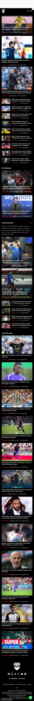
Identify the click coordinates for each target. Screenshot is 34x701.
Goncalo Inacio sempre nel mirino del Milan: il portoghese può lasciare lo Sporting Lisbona (15, 651)
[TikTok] (15, 674)
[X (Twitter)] (19, 674)
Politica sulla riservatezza (9, 684)
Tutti (31, 223)
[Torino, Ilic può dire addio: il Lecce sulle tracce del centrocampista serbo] (6, 310)
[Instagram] (12, 674)
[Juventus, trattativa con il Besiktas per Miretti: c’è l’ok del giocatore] (17, 613)
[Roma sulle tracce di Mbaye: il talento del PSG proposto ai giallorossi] (17, 586)
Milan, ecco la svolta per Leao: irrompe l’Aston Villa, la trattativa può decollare (21, 138)
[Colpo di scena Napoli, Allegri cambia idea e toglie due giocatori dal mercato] (6, 160)
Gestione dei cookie (21, 684)
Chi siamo (22, 678)
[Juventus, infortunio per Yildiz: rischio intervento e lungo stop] (17, 344)
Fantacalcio (5, 359)
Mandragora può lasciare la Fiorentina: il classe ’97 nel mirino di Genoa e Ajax (17, 463)
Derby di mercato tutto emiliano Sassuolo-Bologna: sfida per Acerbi (16, 61)
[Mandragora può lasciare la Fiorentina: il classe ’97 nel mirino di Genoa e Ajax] (17, 452)
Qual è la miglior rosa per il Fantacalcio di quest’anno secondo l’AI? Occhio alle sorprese (22, 123)
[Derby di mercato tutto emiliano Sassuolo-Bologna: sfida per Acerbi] (17, 47)
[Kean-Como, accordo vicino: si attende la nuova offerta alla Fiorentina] (17, 371)
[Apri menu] (31, 11)
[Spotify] (25, 674)
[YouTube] (22, 674)
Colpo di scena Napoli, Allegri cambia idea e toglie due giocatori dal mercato (22, 160)
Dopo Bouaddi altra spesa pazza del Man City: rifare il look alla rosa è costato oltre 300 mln (17, 92)
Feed (17, 687)
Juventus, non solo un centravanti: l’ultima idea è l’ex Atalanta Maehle (22, 115)
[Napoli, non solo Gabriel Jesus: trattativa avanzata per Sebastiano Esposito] (17, 425)
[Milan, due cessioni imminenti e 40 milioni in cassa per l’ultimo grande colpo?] (6, 318)
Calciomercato (6, 32)
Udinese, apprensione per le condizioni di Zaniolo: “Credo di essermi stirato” (16, 409)
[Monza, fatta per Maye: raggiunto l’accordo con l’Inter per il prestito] (17, 283)
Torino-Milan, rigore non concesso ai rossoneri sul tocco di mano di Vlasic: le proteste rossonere (16, 517)
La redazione (13, 678)
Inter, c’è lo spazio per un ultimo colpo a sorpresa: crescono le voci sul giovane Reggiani (21, 130)
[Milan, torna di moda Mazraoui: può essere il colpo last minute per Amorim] (6, 101)
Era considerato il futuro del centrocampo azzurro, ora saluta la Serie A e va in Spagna (15, 263)
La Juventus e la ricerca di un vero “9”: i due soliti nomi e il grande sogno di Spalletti (22, 303)
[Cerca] (28, 11)
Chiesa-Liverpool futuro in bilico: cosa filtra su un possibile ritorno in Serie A (21, 325)
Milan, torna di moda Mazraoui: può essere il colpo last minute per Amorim (22, 100)
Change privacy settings (6, 699)
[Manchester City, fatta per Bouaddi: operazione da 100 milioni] (17, 559)
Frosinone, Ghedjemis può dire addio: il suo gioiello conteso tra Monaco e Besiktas (17, 29)
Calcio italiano (15, 155)
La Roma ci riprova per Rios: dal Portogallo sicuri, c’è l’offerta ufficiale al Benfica (21, 145)
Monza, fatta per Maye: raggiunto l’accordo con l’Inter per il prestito (15, 293)
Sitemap (29, 684)
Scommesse (15, 125)
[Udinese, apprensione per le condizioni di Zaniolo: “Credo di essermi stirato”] (17, 398)
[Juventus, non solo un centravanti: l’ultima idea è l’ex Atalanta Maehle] (6, 116)
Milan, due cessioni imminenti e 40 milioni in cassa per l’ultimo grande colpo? (22, 318)
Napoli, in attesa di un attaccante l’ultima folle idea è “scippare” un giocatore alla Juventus (21, 108)
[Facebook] (9, 674)
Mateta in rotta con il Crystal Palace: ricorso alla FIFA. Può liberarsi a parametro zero (16, 544)
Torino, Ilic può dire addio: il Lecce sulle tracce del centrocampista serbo (22, 310)
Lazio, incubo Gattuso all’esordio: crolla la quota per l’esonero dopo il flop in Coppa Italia (17, 490)
